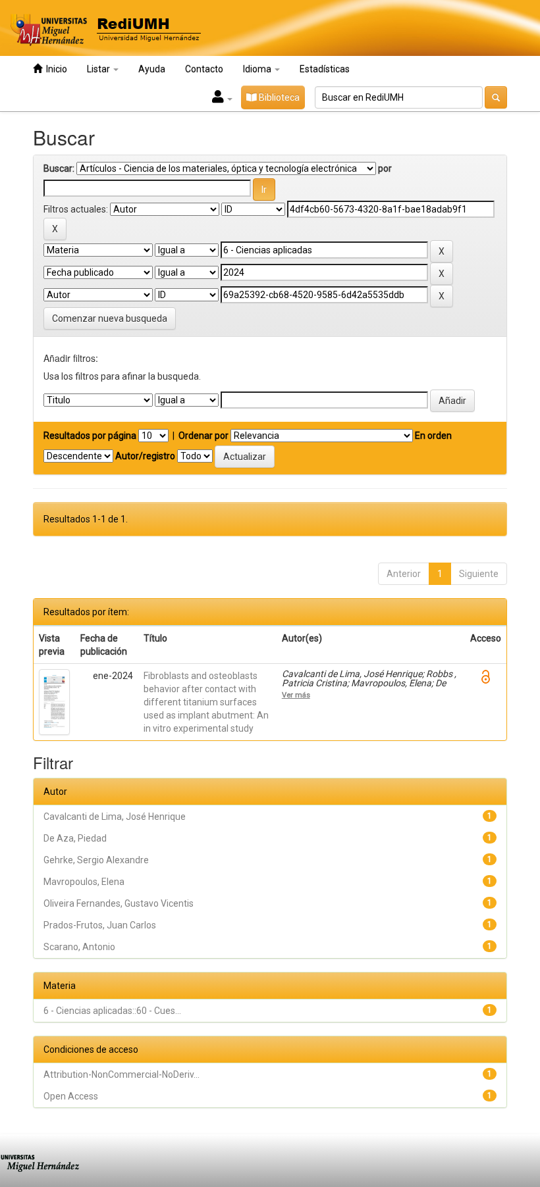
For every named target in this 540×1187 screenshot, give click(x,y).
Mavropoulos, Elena (83, 881)
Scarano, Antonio (79, 947)
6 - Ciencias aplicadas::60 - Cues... (112, 1010)
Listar (99, 69)
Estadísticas (325, 69)
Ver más (296, 694)
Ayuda (151, 69)
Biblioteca (278, 97)
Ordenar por (203, 435)
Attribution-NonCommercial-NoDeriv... (121, 1074)
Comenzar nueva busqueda (109, 318)
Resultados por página (89, 435)
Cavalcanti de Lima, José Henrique (114, 816)
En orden (433, 435)
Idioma (258, 69)
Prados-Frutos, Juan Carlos (99, 925)
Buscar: (58, 168)
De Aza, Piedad (75, 838)
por (385, 168)
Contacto (204, 69)
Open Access (70, 1096)
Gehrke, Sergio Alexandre (96, 860)
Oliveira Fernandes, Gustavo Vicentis (118, 903)
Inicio (54, 69)
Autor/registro (145, 456)
